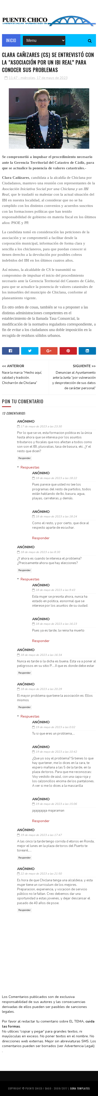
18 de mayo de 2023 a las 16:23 (56, 624)
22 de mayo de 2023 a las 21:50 (41, 874)
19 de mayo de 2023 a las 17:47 (41, 835)
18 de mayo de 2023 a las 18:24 (56, 516)
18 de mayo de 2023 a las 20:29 (41, 689)
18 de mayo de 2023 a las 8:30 (40, 552)
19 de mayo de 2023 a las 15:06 (56, 804)
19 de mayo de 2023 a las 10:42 (56, 752)
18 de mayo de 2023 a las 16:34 (41, 655)
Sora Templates (80, 1088)
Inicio (11, 40)
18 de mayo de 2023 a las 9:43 (55, 590)
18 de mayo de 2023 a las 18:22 (56, 478)
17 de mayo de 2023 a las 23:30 (41, 426)
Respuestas (30, 467)
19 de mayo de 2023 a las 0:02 (55, 727)
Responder (24, 458)
